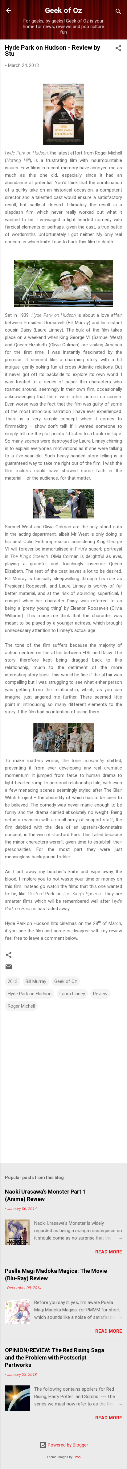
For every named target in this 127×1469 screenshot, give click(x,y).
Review (100, 994)
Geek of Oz (63, 10)
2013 (13, 981)
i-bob (76, 1457)
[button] (118, 49)
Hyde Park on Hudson (29, 994)
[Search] (118, 12)
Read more (108, 1252)
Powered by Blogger (67, 1445)
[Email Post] (8, 969)
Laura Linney (72, 994)
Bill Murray (36, 981)
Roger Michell (21, 1006)
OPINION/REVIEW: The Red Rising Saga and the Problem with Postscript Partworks (54, 1357)
